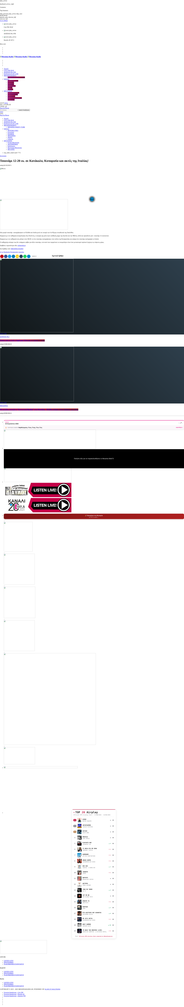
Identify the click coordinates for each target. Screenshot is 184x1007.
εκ (2, 252)
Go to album (4, 21)
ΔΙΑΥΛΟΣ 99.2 (4, 337)
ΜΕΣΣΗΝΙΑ (4, 406)
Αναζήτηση (24, 110)
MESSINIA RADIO (17, 249)
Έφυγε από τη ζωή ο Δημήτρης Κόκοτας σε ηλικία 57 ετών (22, 340)
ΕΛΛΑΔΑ (3, 156)
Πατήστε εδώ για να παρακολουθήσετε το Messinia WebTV (94, 458)
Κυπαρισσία (14, 252)
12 (1, 252)
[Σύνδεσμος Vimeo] (20, 57)
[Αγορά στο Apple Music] (113, 820)
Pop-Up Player (4, 108)
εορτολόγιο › (179, 427)
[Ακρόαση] (79, 820)
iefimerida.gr (22, 245)
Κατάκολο (7, 252)
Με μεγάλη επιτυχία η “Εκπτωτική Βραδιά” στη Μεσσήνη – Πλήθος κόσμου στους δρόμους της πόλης (39, 410)
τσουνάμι (21, 252)
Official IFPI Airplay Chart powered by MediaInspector (96, 936)
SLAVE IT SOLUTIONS (52, 989)
